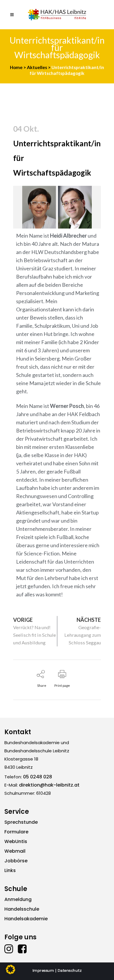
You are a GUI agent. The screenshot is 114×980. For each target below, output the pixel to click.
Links (10, 870)
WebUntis (15, 841)
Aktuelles (37, 67)
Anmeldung (18, 899)
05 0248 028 (37, 776)
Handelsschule (21, 909)
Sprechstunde (21, 822)
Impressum (43, 970)
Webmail (14, 851)
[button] (10, 969)
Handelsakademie (26, 918)
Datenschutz (70, 970)
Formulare (16, 831)
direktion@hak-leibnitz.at (49, 785)
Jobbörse (15, 860)
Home (16, 67)
